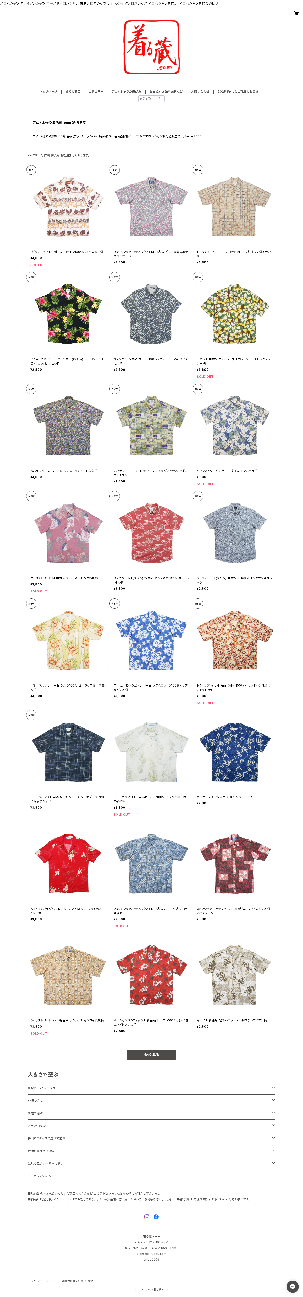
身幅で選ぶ (35, 1100)
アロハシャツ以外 (39, 1176)
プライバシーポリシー (43, 1281)
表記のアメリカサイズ (42, 1088)
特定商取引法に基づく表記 (77, 1281)
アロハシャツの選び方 (126, 91)
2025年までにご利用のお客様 (238, 91)
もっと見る (151, 1055)
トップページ (48, 91)
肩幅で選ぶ (35, 1113)
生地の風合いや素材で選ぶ (45, 1163)
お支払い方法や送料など (166, 91)
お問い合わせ (200, 91)
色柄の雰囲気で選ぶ (41, 1151)
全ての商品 (73, 91)
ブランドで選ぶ (37, 1125)
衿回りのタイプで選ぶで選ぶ (46, 1138)
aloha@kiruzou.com (151, 1253)
